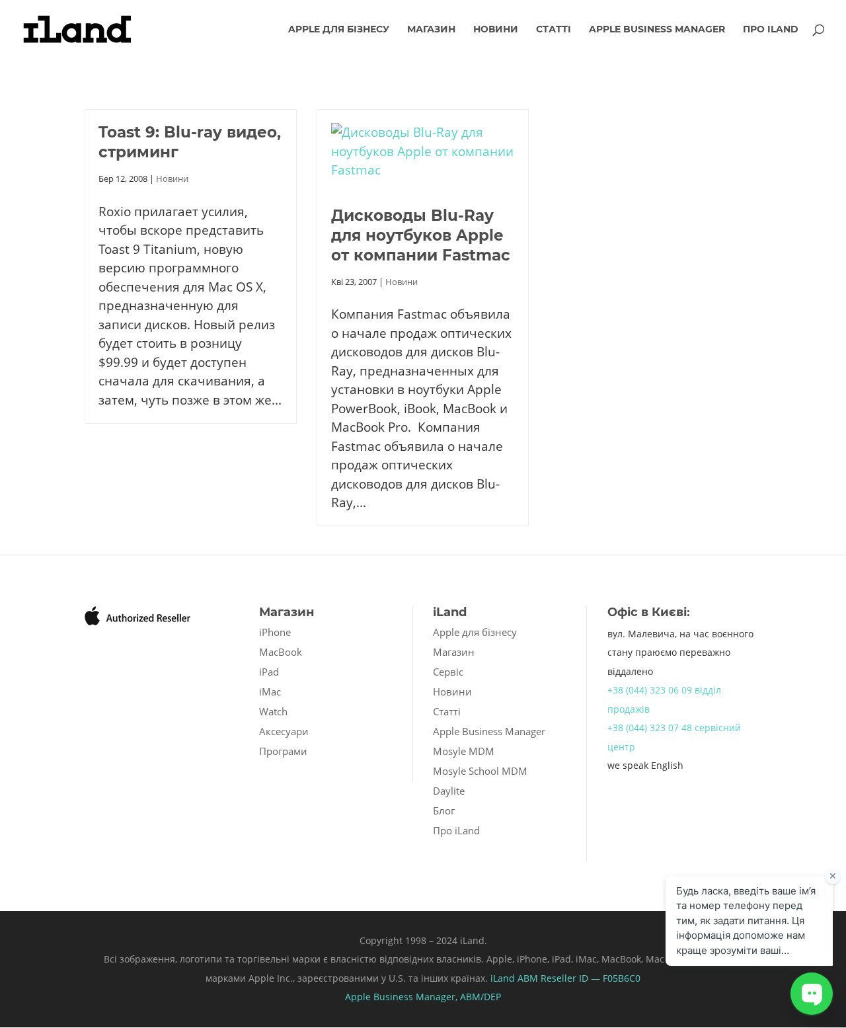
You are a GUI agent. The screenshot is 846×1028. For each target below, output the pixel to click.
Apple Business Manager (657, 29)
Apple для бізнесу (338, 29)
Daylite (449, 790)
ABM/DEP (480, 996)
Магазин (431, 29)
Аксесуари (284, 731)
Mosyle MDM (463, 751)
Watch (273, 711)
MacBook (280, 651)
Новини (495, 29)
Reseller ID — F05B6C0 (589, 978)
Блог (444, 810)
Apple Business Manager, (402, 996)
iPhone (275, 632)
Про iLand (770, 29)
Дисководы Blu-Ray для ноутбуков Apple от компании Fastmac (420, 235)
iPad (269, 671)
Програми (283, 751)
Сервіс (448, 671)
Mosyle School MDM (480, 770)
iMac (270, 691)
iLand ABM (514, 978)
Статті (553, 29)
